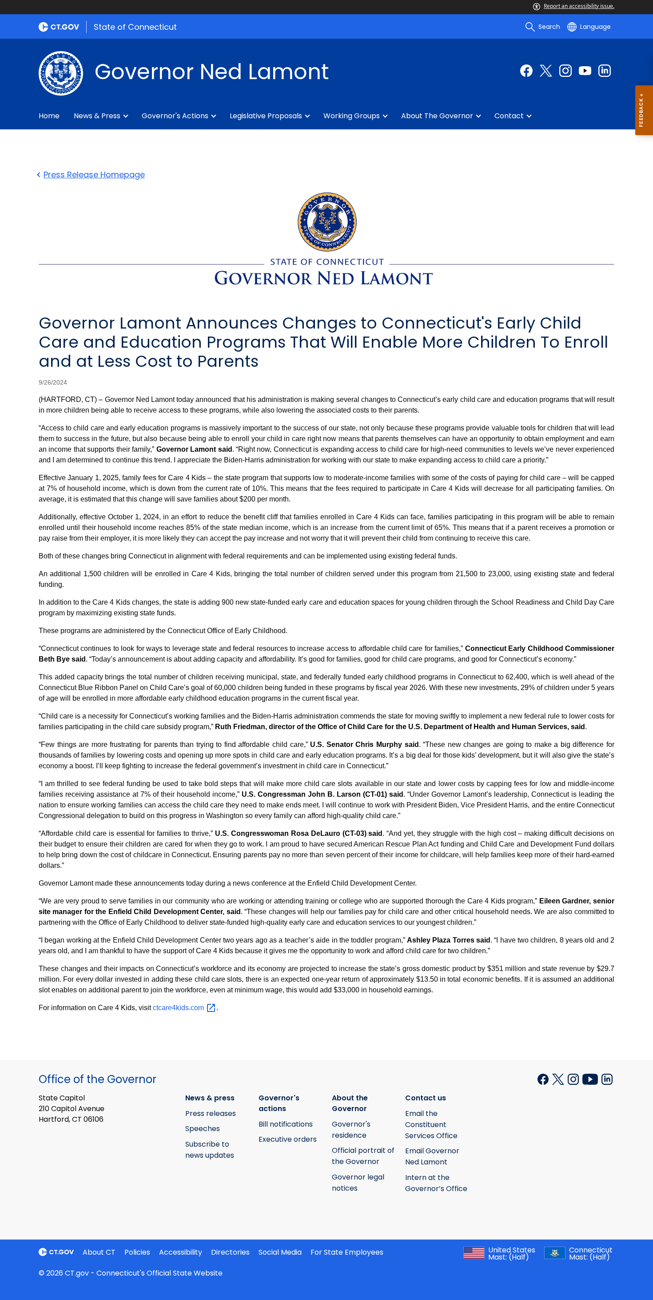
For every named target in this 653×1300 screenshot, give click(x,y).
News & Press (97, 116)
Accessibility (180, 1252)
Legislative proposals (266, 116)
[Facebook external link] (526, 70)
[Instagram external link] (565, 70)
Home (49, 116)
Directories (230, 1252)
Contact (509, 116)
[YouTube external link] (585, 70)
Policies (137, 1252)
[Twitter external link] (546, 70)
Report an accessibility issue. (579, 6)
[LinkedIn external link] (604, 70)
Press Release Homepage (94, 174)
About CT (99, 1252)
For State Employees (347, 1252)
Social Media (280, 1252)
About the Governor (437, 116)
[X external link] (559, 1078)
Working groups (351, 116)
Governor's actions (175, 116)
